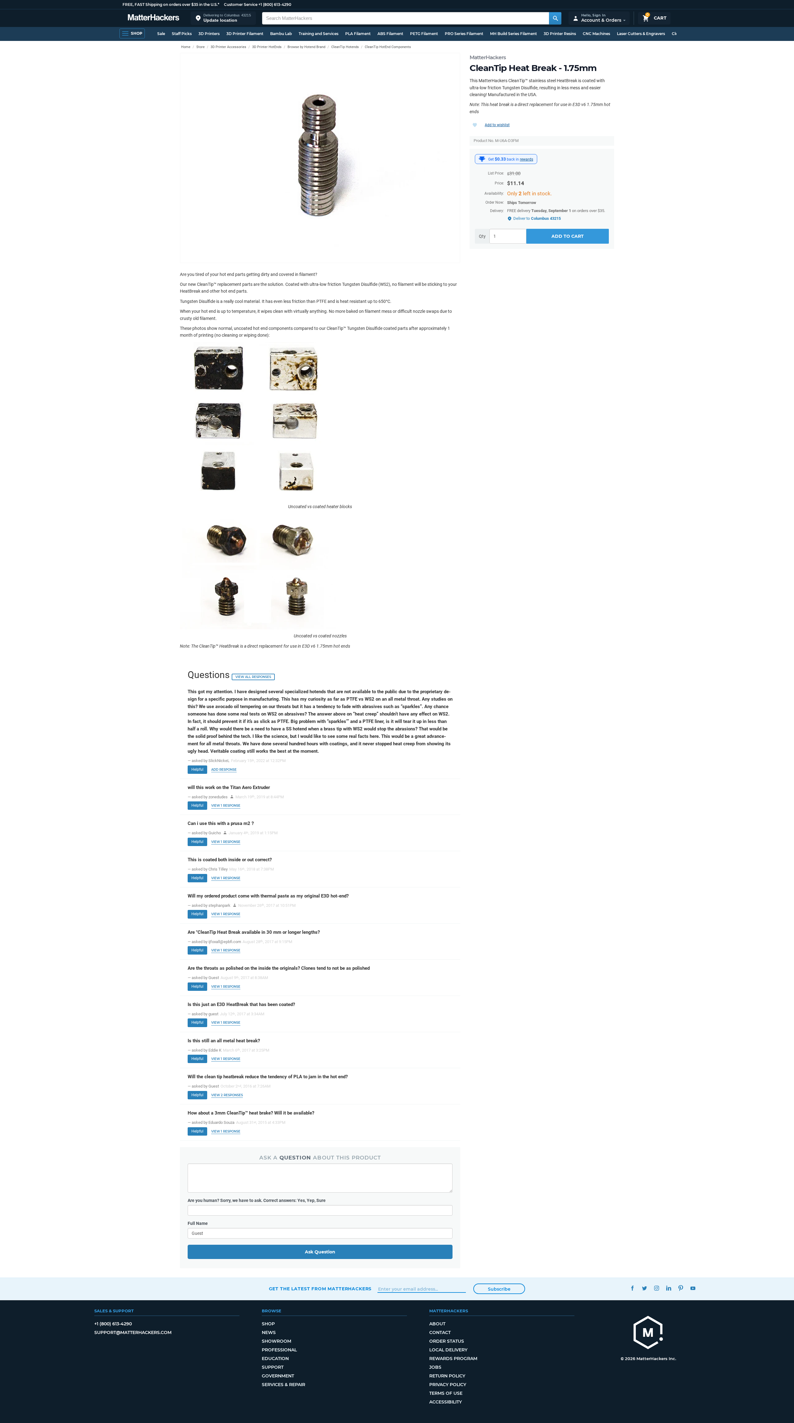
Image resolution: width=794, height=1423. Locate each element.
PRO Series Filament (464, 33)
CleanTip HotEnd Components (388, 47)
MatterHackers (488, 57)
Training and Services (318, 33)
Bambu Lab (281, 33)
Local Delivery (448, 1350)
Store (200, 47)
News (269, 1332)
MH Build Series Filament (513, 33)
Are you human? (257, 1200)
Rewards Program (453, 1358)
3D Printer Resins (560, 33)
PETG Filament (424, 33)
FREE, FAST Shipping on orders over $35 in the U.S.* (171, 4)
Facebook (632, 1288)
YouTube (693, 1288)
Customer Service (240, 4)
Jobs (435, 1367)
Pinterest (681, 1288)
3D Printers (209, 33)
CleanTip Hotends (345, 47)
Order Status (446, 1341)
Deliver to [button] (537, 218)
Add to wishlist (497, 125)
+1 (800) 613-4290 (274, 4)
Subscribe (499, 1289)
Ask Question (320, 1252)
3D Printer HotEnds (267, 47)
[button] (223, 18)
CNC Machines (596, 33)
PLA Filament (358, 33)
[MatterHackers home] (154, 18)
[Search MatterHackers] (555, 18)
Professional (279, 1350)
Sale (161, 33)
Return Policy (447, 1376)
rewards (526, 159)
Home (185, 47)
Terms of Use (445, 1393)
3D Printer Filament (244, 33)
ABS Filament (390, 33)
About (437, 1324)
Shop (268, 1324)
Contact (440, 1332)
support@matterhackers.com (133, 1332)
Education (275, 1358)
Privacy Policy (447, 1384)
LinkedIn (668, 1288)
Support (272, 1367)
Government (278, 1376)
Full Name (198, 1223)
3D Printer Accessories (228, 47)
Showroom (276, 1341)
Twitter (644, 1288)
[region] (320, 158)
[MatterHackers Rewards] (482, 159)
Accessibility (445, 1402)
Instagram (656, 1288)
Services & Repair (283, 1384)
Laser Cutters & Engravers (641, 33)
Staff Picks (182, 33)
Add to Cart (567, 236)
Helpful (197, 769)
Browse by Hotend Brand (306, 47)
